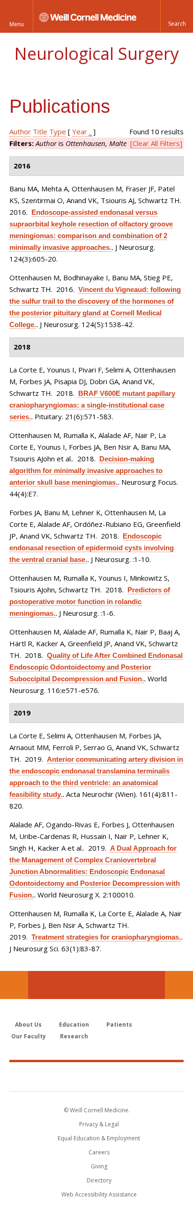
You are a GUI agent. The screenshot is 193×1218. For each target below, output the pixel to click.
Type (57, 131)
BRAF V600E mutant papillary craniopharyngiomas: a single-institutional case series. (92, 405)
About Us (28, 1024)
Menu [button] (16, 24)
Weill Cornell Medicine (96, 1076)
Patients (119, 1024)
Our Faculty (28, 1036)
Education (74, 1024)
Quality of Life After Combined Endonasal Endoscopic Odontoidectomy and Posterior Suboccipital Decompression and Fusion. (96, 667)
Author (20, 131)
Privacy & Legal (99, 1124)
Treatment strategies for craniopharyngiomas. (106, 937)
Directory (99, 1180)
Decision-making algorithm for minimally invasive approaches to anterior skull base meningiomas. (86, 470)
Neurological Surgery (96, 53)
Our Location (14, 985)
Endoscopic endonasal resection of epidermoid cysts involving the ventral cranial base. (91, 547)
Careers (99, 1152)
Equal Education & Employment (99, 1138)
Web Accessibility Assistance (99, 1194)
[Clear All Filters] (156, 143)
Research (74, 1036)
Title (40, 131)
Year (79, 131)
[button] (176, 16)
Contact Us (179, 985)
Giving (99, 1166)
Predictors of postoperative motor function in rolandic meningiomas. (89, 601)
